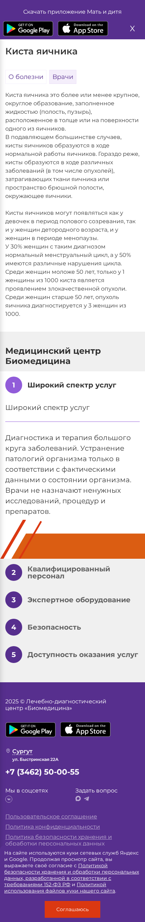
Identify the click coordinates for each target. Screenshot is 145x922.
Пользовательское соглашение (51, 816)
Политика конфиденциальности (52, 826)
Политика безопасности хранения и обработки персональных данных (58, 840)
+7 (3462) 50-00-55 (42, 772)
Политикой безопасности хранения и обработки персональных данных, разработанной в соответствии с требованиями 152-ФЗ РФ (71, 875)
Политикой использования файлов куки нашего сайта (59, 887)
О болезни (25, 77)
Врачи (62, 77)
